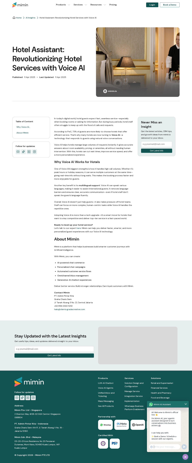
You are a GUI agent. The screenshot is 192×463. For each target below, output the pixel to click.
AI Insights (30, 17)
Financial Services (159, 388)
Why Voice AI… (23, 127)
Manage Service (132, 391)
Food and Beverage (160, 397)
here (79, 228)
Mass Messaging (106, 401)
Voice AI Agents (105, 388)
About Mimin (22, 132)
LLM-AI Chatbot (106, 383)
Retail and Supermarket (162, 383)
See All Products (106, 406)
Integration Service (134, 396)
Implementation (132, 401)
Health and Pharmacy (161, 392)
